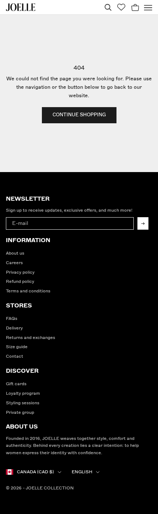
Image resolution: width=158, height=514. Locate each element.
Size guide (17, 347)
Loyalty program (23, 393)
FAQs (11, 318)
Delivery (14, 328)
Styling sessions (22, 403)
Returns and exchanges (30, 337)
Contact (14, 356)
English (82, 472)
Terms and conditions (28, 291)
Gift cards (16, 384)
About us (15, 253)
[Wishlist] (121, 7)
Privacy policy (20, 272)
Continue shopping (79, 115)
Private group (20, 412)
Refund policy (20, 281)
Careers (14, 263)
